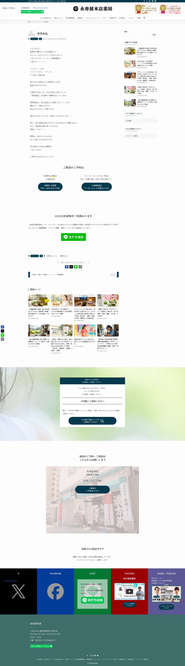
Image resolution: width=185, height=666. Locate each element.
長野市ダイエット (52, 256)
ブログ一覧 (112, 659)
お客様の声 (121, 659)
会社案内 (130, 659)
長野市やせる (64, 256)
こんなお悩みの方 (57, 659)
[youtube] (155, 1)
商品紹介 (89, 659)
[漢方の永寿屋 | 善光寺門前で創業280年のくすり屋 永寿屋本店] (92, 8)
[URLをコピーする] (80, 266)
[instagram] (149, 1)
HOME (40, 659)
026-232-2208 (42, 8)
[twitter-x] (147, 1)
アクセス (138, 659)
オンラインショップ (100, 659)
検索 (125, 32)
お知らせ (47, 659)
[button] (67, 266)
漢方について (70, 659)
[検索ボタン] (144, 18)
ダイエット (34, 39)
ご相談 (145, 659)
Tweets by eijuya (10, 581)
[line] (152, 1)
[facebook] (144, 1)
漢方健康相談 (80, 659)
